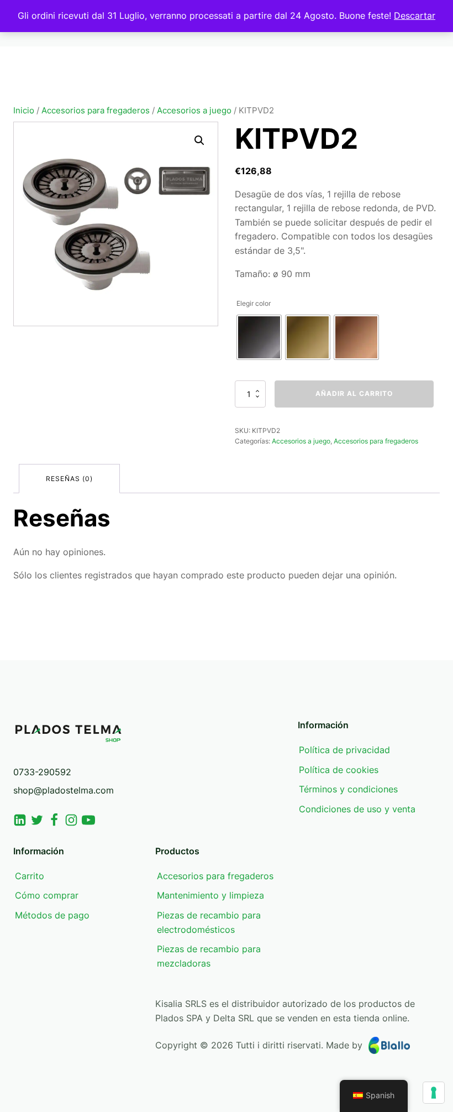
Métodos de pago (52, 915)
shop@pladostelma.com (63, 790)
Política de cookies (338, 769)
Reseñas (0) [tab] (69, 478)
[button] (199, 140)
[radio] (259, 337)
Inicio (23, 111)
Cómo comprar (46, 895)
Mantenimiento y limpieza (210, 895)
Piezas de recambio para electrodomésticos (209, 922)
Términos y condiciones (348, 789)
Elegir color (253, 303)
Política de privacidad (344, 749)
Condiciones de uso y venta (357, 809)
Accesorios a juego (194, 111)
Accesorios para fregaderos (95, 111)
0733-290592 (42, 771)
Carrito (29, 875)
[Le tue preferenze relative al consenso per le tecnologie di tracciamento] (433, 1092)
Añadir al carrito (354, 393)
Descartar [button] (414, 15)
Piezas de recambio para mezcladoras (209, 956)
